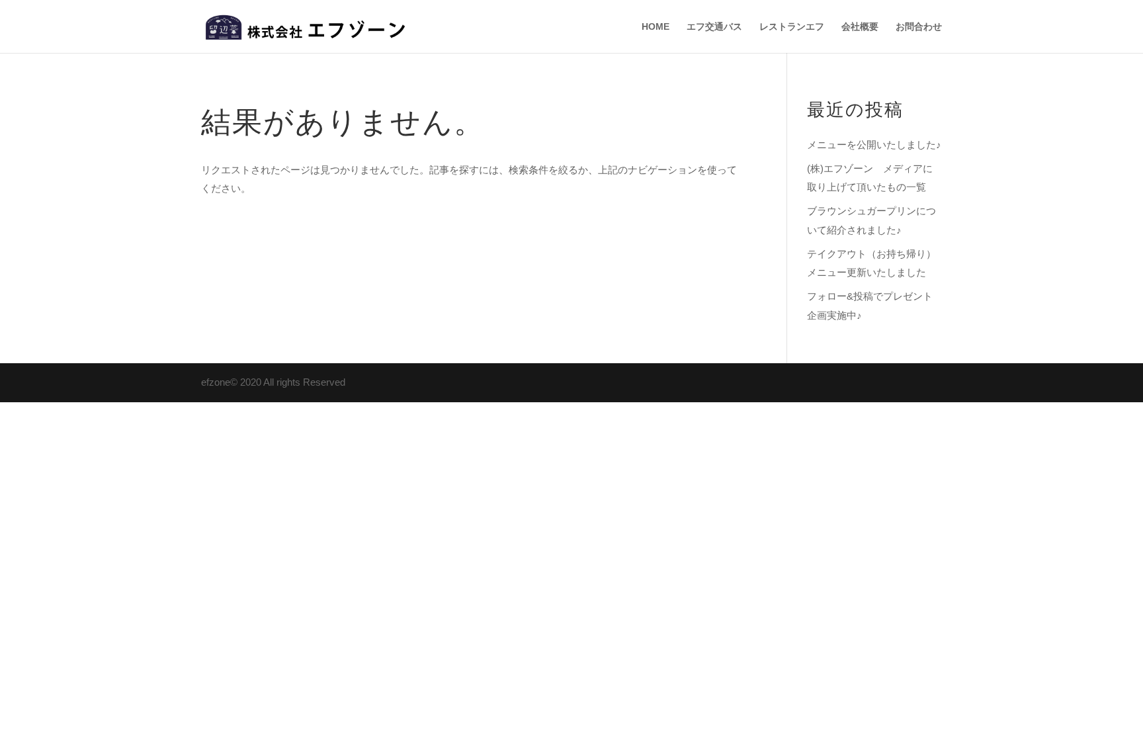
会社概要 (859, 27)
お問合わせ (919, 27)
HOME (655, 27)
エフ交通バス (714, 27)
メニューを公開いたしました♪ (874, 144)
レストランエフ (791, 27)
